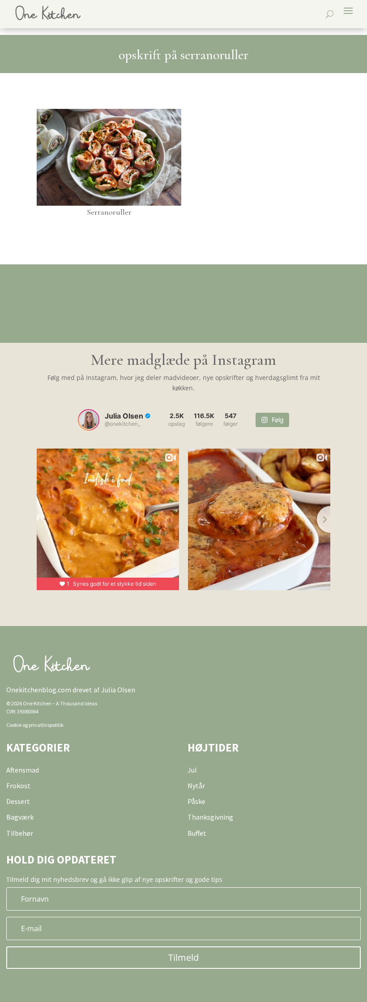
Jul (192, 769)
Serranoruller (109, 212)
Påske (196, 801)
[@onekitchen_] (89, 420)
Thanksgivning (210, 816)
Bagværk (20, 816)
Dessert (18, 801)
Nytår (196, 785)
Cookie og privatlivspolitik (35, 724)
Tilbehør (19, 833)
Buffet (197, 833)
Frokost (18, 785)
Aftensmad (22, 769)
